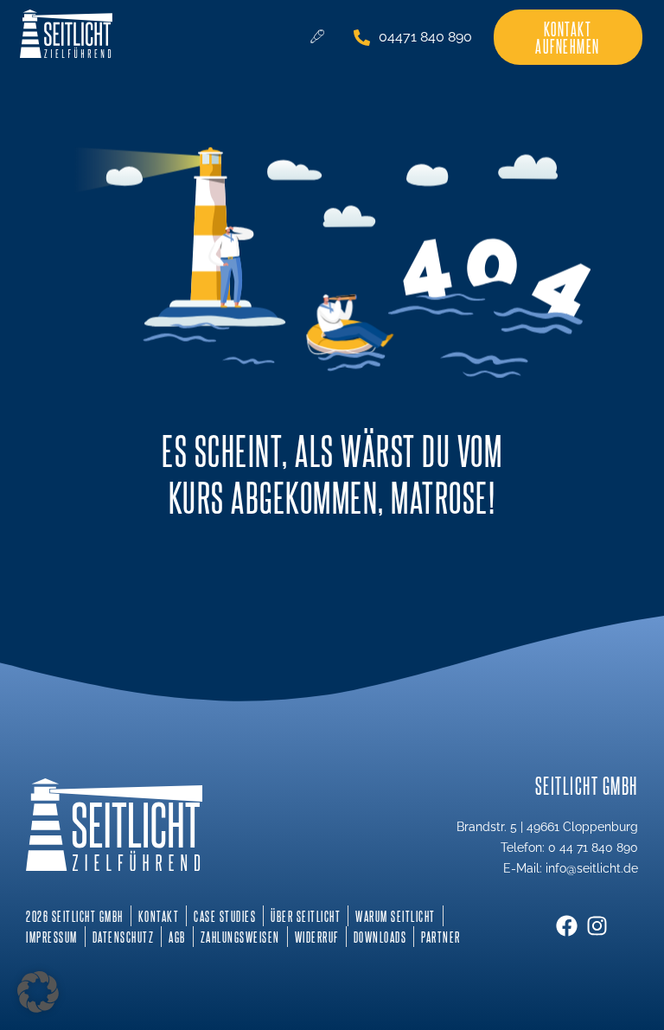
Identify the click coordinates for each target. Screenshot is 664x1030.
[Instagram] (597, 926)
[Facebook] (567, 926)
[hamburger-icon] (316, 37)
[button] (38, 992)
